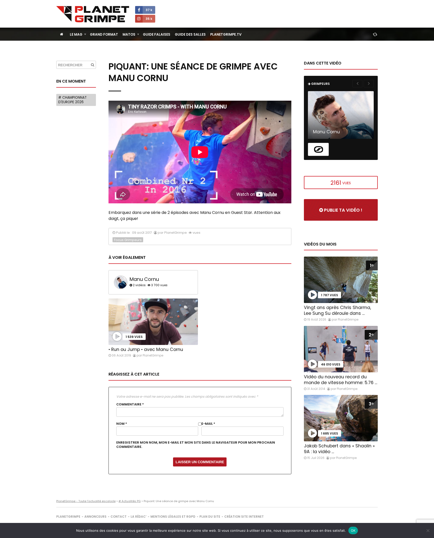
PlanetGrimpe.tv (226, 34)
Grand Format (104, 34)
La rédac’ (138, 516)
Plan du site (209, 516)
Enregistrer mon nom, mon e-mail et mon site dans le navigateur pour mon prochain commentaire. (195, 444)
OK (353, 530)
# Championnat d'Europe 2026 (72, 99)
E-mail (208, 424)
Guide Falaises (156, 34)
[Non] (427, 530)
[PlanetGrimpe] (92, 14)
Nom (121, 424)
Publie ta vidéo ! (342, 210)
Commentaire (130, 404)
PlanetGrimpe (68, 516)
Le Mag (76, 34)
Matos (129, 34)
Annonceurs (95, 516)
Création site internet (244, 516)
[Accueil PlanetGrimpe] (61, 34)
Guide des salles (190, 34)
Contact (119, 516)
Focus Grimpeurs (128, 240)
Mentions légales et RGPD (172, 516)
